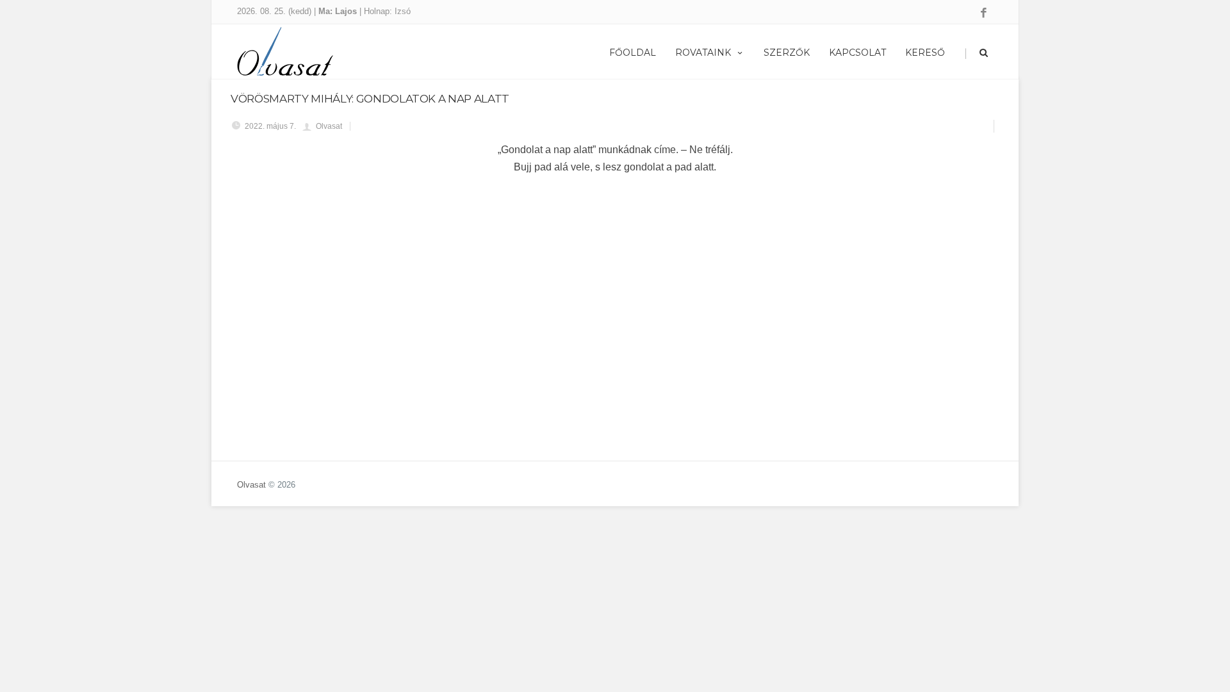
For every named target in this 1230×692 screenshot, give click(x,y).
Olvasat (251, 485)
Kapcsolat (857, 52)
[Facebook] (983, 13)
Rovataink (703, 52)
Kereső (925, 52)
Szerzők (787, 52)
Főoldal (632, 52)
